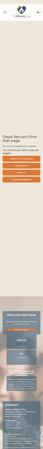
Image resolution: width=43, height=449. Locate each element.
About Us (21, 172)
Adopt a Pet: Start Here (21, 159)
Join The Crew (21, 330)
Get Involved (21, 166)
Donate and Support (22, 179)
